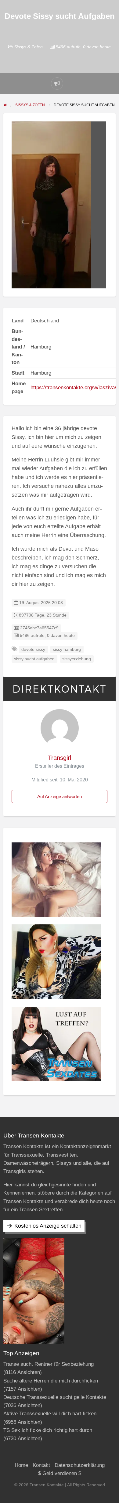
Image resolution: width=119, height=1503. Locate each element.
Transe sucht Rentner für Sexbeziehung (48, 1364)
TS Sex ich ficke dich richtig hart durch (47, 1430)
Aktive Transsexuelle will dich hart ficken (49, 1413)
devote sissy (33, 649)
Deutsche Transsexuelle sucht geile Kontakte (54, 1397)
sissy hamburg (67, 649)
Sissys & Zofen (28, 46)
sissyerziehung (76, 659)
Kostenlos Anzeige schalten (47, 1226)
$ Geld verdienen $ (59, 1473)
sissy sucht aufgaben (34, 659)
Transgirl (59, 757)
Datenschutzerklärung (80, 1465)
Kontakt (41, 1465)
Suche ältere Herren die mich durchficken (50, 1381)
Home (21, 1465)
